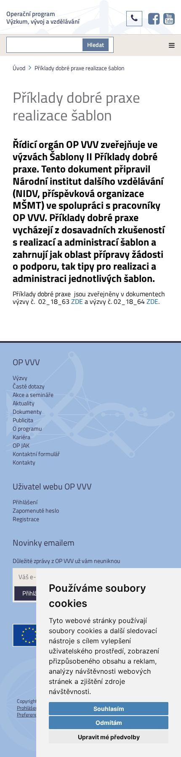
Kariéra (21, 436)
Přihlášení (25, 501)
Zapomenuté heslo (36, 510)
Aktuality (24, 403)
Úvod (19, 67)
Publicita (23, 419)
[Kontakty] (134, 18)
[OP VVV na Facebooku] (154, 18)
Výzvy (20, 377)
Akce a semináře (33, 394)
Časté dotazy (29, 386)
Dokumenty (27, 411)
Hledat (95, 44)
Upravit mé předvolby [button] (109, 737)
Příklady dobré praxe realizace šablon (80, 67)
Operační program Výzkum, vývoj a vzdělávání (43, 17)
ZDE (77, 301)
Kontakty (24, 462)
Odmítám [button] (109, 722)
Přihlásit (33, 593)
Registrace (26, 518)
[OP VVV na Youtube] (169, 18)
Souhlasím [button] (108, 708)
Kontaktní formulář (36, 453)
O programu (27, 428)
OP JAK (21, 445)
